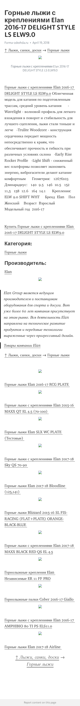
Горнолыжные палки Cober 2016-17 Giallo (39, 599)
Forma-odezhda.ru (16, 43)
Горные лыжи (58, 50)
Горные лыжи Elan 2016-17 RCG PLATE (37, 384)
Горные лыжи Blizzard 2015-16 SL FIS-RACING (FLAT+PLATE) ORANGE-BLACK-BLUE (35, 518)
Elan (8, 271)
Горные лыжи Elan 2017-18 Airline (33, 647)
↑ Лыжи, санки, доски (22, 50)
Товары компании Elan (22, 345)
